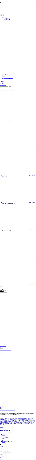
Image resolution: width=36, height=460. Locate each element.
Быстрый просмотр (5, 74)
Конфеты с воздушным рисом (13, 420)
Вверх (1, 457)
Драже (6, 418)
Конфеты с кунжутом (23, 421)
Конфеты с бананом (28, 419)
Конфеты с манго (29, 421)
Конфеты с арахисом (21, 419)
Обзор (1, 286)
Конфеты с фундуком (12, 423)
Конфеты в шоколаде (11, 418)
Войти (1, 454)
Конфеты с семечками (16, 422)
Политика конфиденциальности (5, 430)
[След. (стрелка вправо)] (1, 459)
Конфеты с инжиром (3, 421)
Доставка (1, 427)
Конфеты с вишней (7, 420)
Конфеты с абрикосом (13, 419)
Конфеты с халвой (19, 423)
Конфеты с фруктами (4, 423)
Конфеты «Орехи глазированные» (7, 78)
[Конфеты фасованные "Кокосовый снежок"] (15, 284)
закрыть (1, 446)
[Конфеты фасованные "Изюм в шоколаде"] (15, 148)
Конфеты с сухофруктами (23, 422)
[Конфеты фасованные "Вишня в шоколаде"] (15, 229)
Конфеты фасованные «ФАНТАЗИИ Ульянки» (7, 410)
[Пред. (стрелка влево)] (0, 459)
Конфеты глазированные (20, 418)
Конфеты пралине (6, 419)
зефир (6, 424)
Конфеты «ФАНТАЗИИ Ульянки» (5, 350)
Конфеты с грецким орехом (24, 420)
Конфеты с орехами (8, 422)
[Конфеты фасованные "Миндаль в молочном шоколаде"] (15, 202)
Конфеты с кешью (8, 421)
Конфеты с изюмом (32, 420)
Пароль (1, 452)
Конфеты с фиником (30, 422)
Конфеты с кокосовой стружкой (15, 421)
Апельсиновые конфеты (2, 418)
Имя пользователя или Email (4, 451)
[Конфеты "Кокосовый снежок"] (15, 175)
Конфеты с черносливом (25, 423)
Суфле (4, 424)
